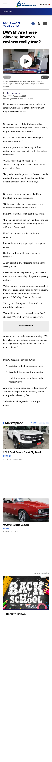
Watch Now (44, 4)
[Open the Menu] (4, 4)
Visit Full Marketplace (40, 423)
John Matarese (13, 93)
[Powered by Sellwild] (45, 573)
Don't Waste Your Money (12, 24)
